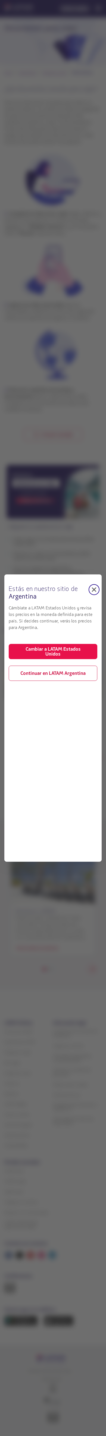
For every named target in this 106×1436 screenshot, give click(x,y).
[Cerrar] (94, 589)
